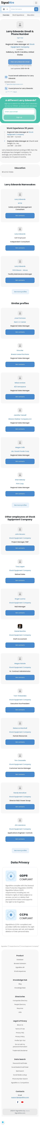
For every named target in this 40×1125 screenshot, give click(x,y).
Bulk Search (20, 1071)
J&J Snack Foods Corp (20, 451)
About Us (20, 1025)
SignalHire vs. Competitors (20, 1083)
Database (20, 960)
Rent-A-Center (20, 322)
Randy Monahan (20, 793)
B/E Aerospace (20, 387)
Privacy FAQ (20, 1033)
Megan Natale (20, 663)
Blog (20, 984)
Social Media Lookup (20, 1075)
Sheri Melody (20, 480)
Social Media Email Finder (20, 1067)
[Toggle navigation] (36, 3)
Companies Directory (20, 1001)
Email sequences (20, 971)
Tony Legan (20, 566)
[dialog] (2, 1122)
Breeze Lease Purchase (20, 354)
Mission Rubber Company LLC (20, 419)
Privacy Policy (20, 1037)
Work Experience (18, 15)
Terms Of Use (20, 1029)
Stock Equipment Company (20, 133)
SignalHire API (20, 967)
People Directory (20, 1004)
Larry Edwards (20, 199)
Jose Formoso (20, 318)
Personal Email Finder (20, 1063)
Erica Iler (20, 350)
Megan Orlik (20, 447)
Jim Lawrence (20, 825)
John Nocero (20, 534)
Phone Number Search (20, 1079)
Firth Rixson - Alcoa (20, 270)
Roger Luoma (20, 599)
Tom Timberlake (20, 696)
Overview (6, 15)
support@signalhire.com (20, 1097)
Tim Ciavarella (20, 760)
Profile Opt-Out (20, 1040)
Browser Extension (20, 963)
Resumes (20, 1008)
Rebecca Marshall (20, 728)
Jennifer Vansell (20, 415)
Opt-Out (20, 38)
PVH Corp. (20, 484)
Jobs (20, 1012)
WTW (20, 203)
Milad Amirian (20, 383)
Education (30, 15)
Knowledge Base (20, 988)
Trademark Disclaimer (20, 1051)
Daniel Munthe (20, 631)
